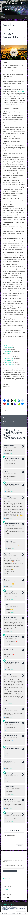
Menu (5, 17)
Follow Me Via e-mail (10, 871)
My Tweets (5, 889)
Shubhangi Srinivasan (12, 458)
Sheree (6, 471)
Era (5, 579)
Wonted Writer (7, 351)
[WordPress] (22, 9)
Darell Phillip (21, 91)
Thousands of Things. (10, 421)
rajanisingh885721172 (11, 735)
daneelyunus (8, 761)
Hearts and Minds (8, 347)
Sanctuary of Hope (8, 358)
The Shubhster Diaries (14, 3)
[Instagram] (9, 9)
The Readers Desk (9, 355)
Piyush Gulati (8, 554)
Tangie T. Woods (9, 799)
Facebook (6, 878)
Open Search (25, 17)
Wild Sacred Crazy (8, 360)
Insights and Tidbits (9, 364)
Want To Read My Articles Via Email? (12, 860)
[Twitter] (12, 9)
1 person (10, 453)
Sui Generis (7, 345)
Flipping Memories (8, 356)
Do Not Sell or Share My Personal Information (12, 904)
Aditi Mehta (7, 353)
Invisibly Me (7, 675)
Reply (23, 446)
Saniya (6, 708)
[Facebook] (6, 9)
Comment (19, 845)
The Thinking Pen (8, 344)
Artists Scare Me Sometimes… (12, 424)
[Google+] (15, 9)
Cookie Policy (5, 909)
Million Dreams (8, 649)
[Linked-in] (19, 9)
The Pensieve (8, 362)
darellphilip (7, 497)
